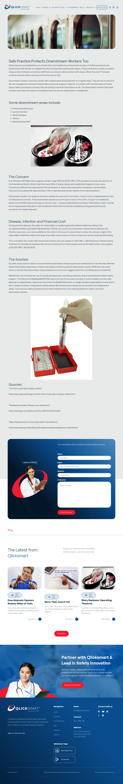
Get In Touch (101, 7)
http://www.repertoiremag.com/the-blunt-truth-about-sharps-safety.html (42, 394)
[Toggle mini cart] (113, 7)
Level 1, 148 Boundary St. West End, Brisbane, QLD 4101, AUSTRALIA (82, 734)
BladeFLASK (61, 282)
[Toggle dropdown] (49, 7)
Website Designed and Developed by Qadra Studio (61, 772)
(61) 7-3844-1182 (79, 721)
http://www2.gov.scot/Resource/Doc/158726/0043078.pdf (34, 411)
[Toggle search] (110, 7)
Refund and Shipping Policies (105, 772)
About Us (57, 730)
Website (61, 471)
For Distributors (73, 7)
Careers (56, 735)
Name (60, 454)
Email (60, 463)
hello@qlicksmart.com (82, 710)
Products (45, 7)
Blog (55, 726)
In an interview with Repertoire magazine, (26, 181)
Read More (32, 619)
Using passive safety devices (42, 285)
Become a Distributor (73, 685)
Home (38, 7)
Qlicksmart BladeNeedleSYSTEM (35, 279)
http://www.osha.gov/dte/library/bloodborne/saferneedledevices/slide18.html (43, 427)
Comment (62, 480)
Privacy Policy (12, 772)
